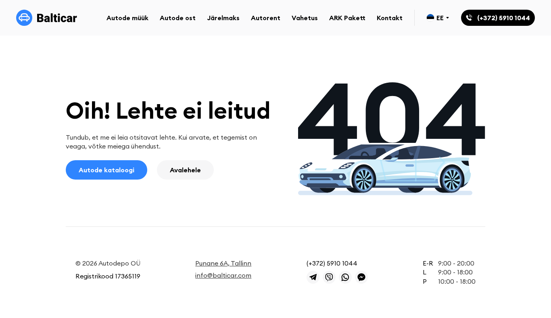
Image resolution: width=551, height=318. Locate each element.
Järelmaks (223, 18)
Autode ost (178, 18)
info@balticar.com (223, 275)
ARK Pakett (347, 18)
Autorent (265, 18)
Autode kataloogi (106, 170)
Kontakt (390, 18)
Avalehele (185, 170)
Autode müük (127, 18)
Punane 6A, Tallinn (223, 263)
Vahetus (305, 18)
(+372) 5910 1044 (332, 263)
